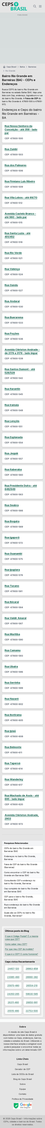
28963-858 (32, 968)
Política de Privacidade (22, 1099)
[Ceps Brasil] (14, 6)
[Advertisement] (22, 39)
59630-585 (32, 994)
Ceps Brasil (11, 67)
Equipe (22, 1089)
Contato (22, 1094)
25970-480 (13, 985)
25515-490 (13, 1011)
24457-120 (13, 968)
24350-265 (13, 994)
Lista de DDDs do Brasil (23, 1074)
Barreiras (32, 67)
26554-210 (32, 985)
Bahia (22, 67)
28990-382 (32, 977)
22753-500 (32, 1011)
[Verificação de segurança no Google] (22, 1105)
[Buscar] (35, 6)
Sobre (23, 1084)
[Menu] (40, 6)
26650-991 (32, 1002)
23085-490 (13, 977)
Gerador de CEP (22, 1069)
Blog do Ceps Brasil (22, 1079)
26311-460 (13, 1002)
